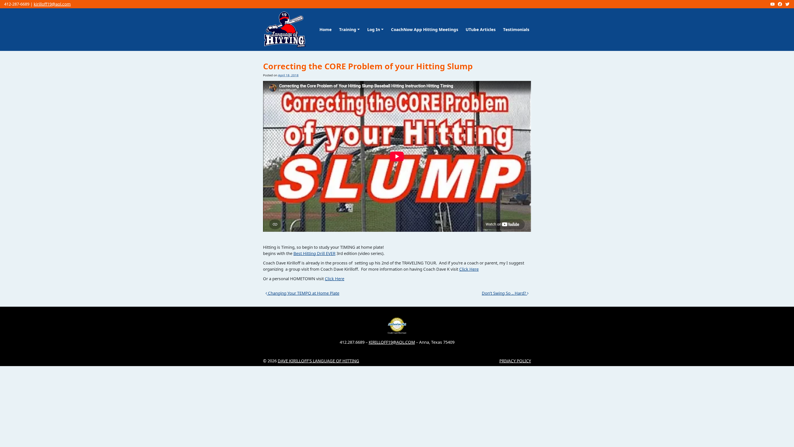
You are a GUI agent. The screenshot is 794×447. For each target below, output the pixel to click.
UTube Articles (481, 29)
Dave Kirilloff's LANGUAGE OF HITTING (318, 361)
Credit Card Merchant (397, 333)
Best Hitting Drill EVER (314, 253)
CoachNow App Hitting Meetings (424, 29)
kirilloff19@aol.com (52, 4)
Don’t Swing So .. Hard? (504, 293)
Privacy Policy (515, 361)
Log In (373, 29)
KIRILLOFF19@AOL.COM (392, 342)
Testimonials (516, 29)
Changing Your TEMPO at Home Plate (303, 293)
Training (347, 29)
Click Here (469, 269)
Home (325, 29)
